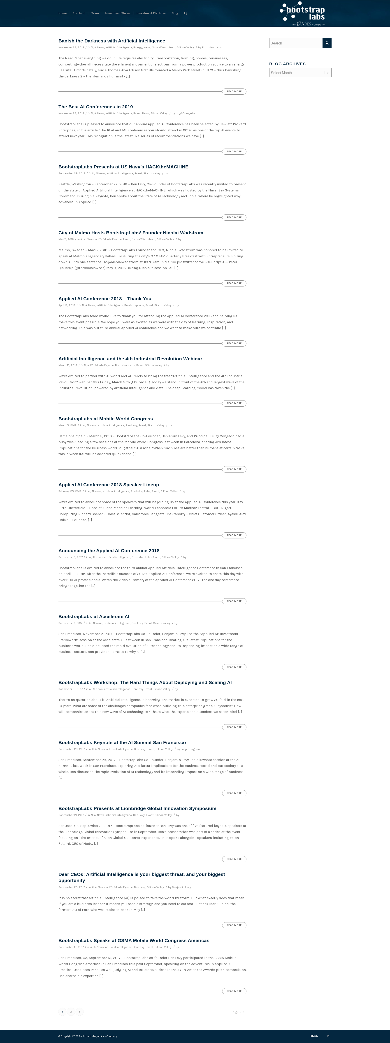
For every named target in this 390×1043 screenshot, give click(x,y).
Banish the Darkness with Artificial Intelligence (111, 40)
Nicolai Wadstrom (164, 47)
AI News (99, 47)
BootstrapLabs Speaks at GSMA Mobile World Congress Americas (133, 940)
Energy (137, 47)
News (147, 47)
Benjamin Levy (181, 887)
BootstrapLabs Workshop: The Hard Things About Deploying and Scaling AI (145, 682)
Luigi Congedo (185, 113)
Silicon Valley (185, 47)
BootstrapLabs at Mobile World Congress (105, 418)
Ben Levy (131, 425)
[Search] (185, 13)
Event (137, 113)
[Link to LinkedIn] (328, 1035)
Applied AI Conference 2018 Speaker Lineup (108, 484)
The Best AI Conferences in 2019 (95, 106)
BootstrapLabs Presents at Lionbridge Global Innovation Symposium (137, 808)
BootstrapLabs (212, 47)
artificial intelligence (119, 47)
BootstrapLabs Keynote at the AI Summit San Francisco (122, 742)
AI (92, 47)
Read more (234, 91)
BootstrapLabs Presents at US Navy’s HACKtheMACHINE (123, 166)
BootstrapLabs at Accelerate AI (93, 616)
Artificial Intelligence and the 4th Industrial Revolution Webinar (130, 358)
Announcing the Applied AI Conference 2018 (109, 550)
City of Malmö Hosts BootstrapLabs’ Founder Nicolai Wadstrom (130, 232)
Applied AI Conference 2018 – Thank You (104, 298)
